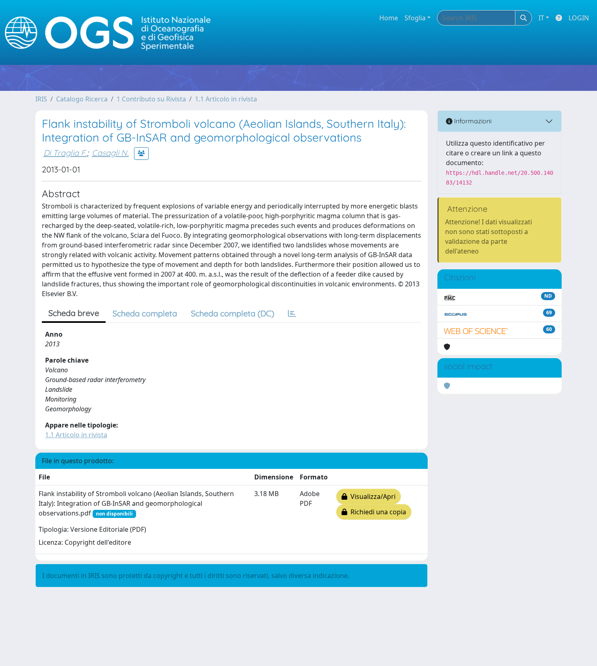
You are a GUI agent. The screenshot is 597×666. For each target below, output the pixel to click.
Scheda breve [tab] (73, 313)
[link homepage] (111, 32)
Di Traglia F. (65, 153)
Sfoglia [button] (415, 17)
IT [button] (541, 17)
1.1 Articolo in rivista (226, 99)
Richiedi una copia (376, 511)
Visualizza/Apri (371, 496)
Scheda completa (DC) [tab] (232, 313)
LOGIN (579, 17)
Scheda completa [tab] (144, 313)
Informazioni (471, 121)
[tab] (292, 313)
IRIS (41, 99)
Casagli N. (110, 153)
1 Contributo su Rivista (151, 99)
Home (388, 17)
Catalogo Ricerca (82, 99)
